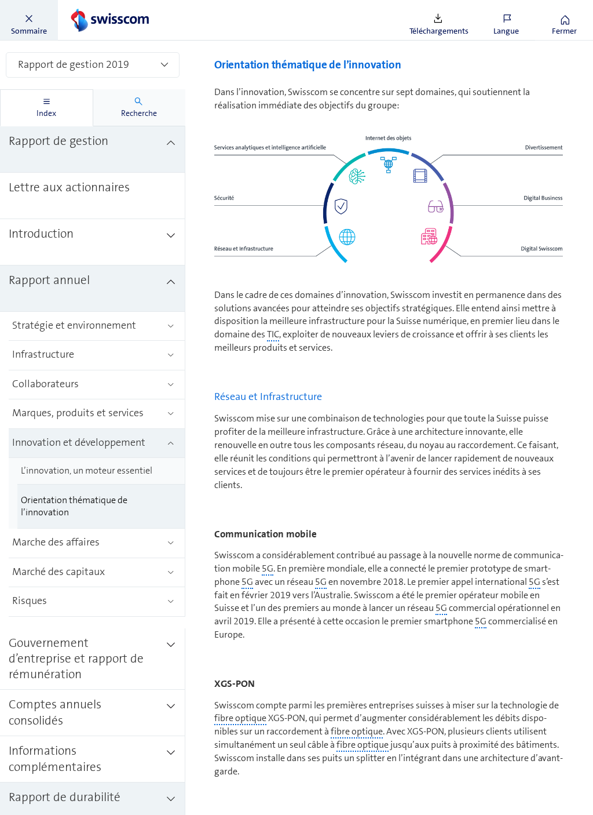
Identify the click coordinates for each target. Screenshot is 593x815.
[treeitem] (92, 149)
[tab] (46, 107)
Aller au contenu (87, 7)
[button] (29, 20)
